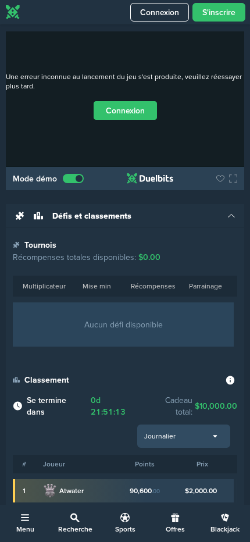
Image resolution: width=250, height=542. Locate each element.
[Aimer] (220, 179)
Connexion (159, 12)
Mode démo (35, 178)
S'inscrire (218, 12)
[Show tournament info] (230, 380)
